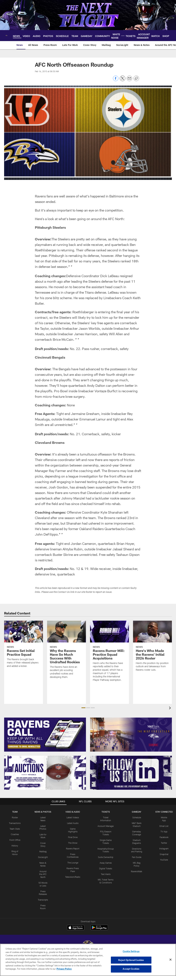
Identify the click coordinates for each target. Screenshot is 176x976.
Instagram (164, 848)
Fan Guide (136, 857)
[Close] (170, 959)
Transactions (15, 823)
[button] (83, 708)
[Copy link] (136, 78)
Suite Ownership (105, 857)
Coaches (15, 834)
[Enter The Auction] (45, 773)
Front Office (14, 840)
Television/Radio (72, 877)
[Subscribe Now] (45, 735)
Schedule (136, 817)
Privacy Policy (64, 968)
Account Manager (106, 826)
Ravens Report (72, 848)
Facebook (164, 837)
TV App (164, 831)
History (15, 845)
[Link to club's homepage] (6, 35)
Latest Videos (73, 817)
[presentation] (170, 708)
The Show (72, 843)
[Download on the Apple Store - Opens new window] (75, 928)
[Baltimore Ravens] (88, 943)
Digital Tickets (105, 868)
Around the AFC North (43, 874)
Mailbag (43, 851)
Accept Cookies (131, 968)
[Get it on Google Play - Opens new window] (99, 929)
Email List (164, 826)
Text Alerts (106, 874)
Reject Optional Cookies (131, 960)
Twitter (164, 843)
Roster (15, 817)
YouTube (164, 859)
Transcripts (43, 900)
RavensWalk (136, 871)
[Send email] (129, 80)
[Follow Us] (131, 773)
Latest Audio (73, 823)
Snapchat (164, 854)
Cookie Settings (131, 951)
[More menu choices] (123, 35)
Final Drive (73, 837)
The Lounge (72, 862)
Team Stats (15, 829)
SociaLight (43, 857)
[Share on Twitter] (122, 80)
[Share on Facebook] (115, 80)
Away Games (106, 863)
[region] (88, 960)
